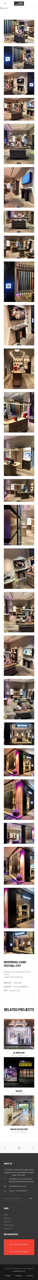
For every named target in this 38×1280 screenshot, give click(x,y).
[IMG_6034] (19, 568)
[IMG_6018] (19, 866)
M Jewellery (19, 1053)
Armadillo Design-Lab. (19, 1271)
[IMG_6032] (19, 490)
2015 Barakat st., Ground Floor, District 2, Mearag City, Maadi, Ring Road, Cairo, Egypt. (21, 1180)
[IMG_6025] (19, 655)
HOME (6, 1215)
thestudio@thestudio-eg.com (17, 1186)
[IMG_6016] (19, 942)
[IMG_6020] (19, 799)
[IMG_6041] (19, 57)
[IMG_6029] (19, 369)
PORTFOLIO (7, 1222)
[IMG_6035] (19, 247)
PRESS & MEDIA (9, 1225)
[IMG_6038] (19, 144)
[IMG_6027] (19, 281)
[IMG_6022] (19, 733)
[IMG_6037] (19, 187)
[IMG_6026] (19, 612)
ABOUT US (7, 1218)
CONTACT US (8, 1229)
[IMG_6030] (19, 412)
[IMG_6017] (19, 908)
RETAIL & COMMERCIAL (20, 987)
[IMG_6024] (19, 699)
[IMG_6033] (19, 525)
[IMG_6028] (19, 325)
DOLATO (19, 1091)
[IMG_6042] (19, 31)
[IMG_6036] (19, 222)
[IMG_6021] (19, 762)
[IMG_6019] (19, 833)
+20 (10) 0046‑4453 (21, 1191)
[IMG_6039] (19, 109)
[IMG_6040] (19, 83)
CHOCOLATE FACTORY (19, 1129)
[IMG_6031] (19, 456)
